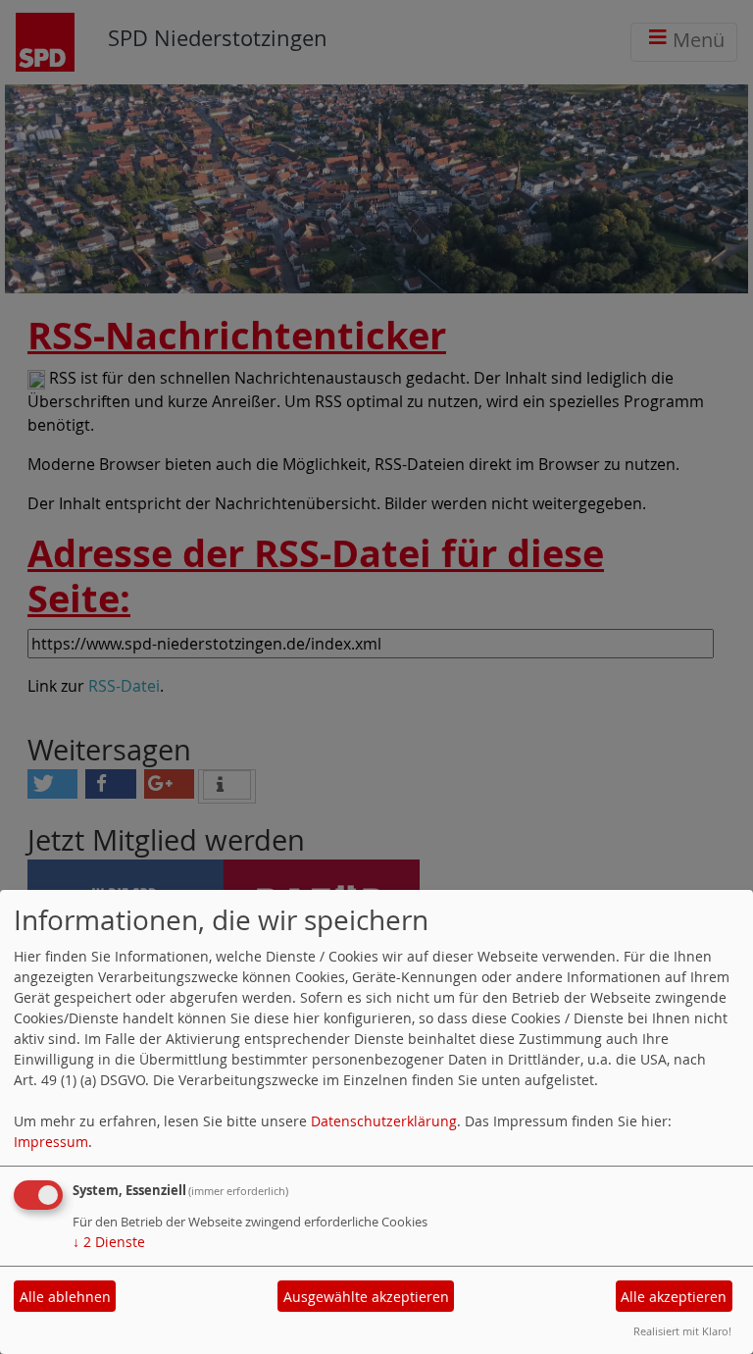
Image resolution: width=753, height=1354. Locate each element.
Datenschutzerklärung (384, 1121)
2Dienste (109, 1241)
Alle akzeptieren (674, 1296)
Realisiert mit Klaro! (682, 1331)
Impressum (51, 1141)
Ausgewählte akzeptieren (366, 1296)
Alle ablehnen (65, 1296)
